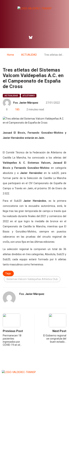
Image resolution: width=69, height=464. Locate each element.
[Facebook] (22, 37)
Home (10, 54)
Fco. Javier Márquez (25, 102)
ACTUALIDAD (29, 54)
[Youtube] (46, 37)
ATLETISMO (29, 95)
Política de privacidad (34, 452)
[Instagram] (38, 37)
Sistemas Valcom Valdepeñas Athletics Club (32, 279)
